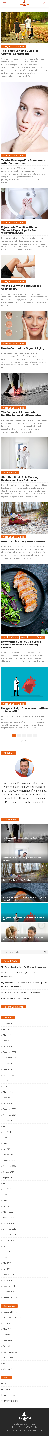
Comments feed (8, 1395)
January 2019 (8, 1280)
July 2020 (7, 1189)
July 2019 (7, 1252)
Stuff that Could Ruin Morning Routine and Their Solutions (19, 478)
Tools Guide (8, 1358)
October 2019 (8, 1240)
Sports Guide (8, 1346)
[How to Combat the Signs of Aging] (24, 325)
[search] (44, 3)
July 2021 (7, 1132)
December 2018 (9, 1286)
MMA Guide (8, 1329)
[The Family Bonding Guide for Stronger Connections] (24, 27)
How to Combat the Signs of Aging (22, 348)
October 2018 (8, 1292)
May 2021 (7, 1143)
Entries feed (6, 1389)
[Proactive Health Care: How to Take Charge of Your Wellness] (24, 932)
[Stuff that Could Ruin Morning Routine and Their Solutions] (24, 453)
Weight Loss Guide (14, 46)
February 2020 (9, 1218)
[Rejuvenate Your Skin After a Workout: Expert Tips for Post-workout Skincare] (24, 203)
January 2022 (8, 1103)
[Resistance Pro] (24, 3)
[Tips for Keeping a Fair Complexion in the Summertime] (24, 117)
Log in (3, 1384)
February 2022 (9, 1098)
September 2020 (10, 1178)
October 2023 (8, 1024)
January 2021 (8, 1155)
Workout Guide (9, 1369)
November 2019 (9, 1235)
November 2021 (9, 1115)
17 (29, 735)
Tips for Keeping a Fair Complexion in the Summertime (23, 161)
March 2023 (8, 1035)
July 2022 (7, 1081)
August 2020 (8, 1183)
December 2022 (9, 1052)
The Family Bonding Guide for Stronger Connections (19, 52)
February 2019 (9, 1275)
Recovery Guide (9, 1341)
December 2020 (9, 1161)
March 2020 (8, 1212)
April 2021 (7, 1149)
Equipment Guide (10, 1312)
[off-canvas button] (4, 3)
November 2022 (9, 1058)
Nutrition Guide (9, 1335)
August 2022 (8, 1075)
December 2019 (9, 1229)
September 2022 (10, 1069)
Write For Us (31, 1427)
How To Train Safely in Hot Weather (23, 541)
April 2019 (7, 1269)
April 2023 (7, 1029)
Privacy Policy (18, 1427)
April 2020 (7, 1206)
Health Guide (10, 472)
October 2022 (8, 1064)
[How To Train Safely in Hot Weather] (24, 518)
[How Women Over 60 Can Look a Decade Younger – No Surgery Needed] (24, 599)
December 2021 (9, 1109)
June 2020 (7, 1195)
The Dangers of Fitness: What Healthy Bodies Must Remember (21, 414)
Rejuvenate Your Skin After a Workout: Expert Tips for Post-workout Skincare (20, 230)
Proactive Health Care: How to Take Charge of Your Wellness (23, 938)
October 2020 (8, 1172)
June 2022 (7, 1086)
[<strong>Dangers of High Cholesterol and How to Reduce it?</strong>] (24, 684)
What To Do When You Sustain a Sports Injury (21, 287)
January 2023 (8, 1046)
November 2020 (9, 1166)
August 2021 (8, 1126)
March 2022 (8, 1092)
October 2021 (8, 1121)
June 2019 (7, 1257)
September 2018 (10, 1297)
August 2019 (8, 1246)
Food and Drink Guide (12, 1318)
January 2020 (8, 1223)
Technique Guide (10, 1352)
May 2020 (7, 1200)
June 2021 (7, 1138)
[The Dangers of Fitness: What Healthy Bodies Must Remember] (24, 389)
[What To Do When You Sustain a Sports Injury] (18, 266)
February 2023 (9, 1041)
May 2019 (7, 1263)
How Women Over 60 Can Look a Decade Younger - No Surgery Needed (21, 644)
